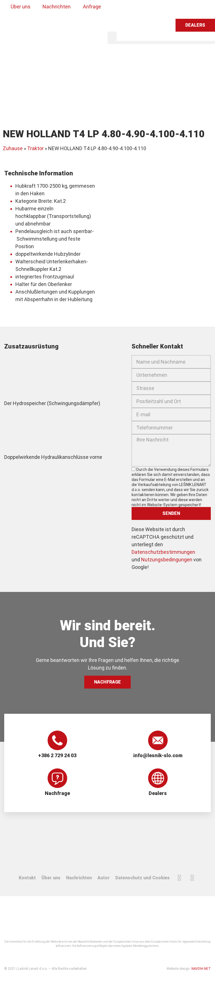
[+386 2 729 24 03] (57, 740)
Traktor (35, 148)
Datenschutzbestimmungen (163, 552)
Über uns (50, 877)
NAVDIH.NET (201, 969)
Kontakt (27, 877)
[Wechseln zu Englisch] (128, 9)
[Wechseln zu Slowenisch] (118, 9)
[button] (112, 36)
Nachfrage (57, 793)
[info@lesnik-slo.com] (158, 740)
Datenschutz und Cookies (142, 877)
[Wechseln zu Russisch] (160, 9)
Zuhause (13, 148)
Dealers (158, 793)
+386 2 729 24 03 (57, 755)
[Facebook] (179, 878)
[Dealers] (158, 778)
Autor (103, 877)
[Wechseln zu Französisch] (149, 9)
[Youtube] (192, 878)
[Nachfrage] (57, 778)
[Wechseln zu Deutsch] (139, 9)
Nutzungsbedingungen (166, 559)
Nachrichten (79, 877)
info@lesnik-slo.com (158, 755)
